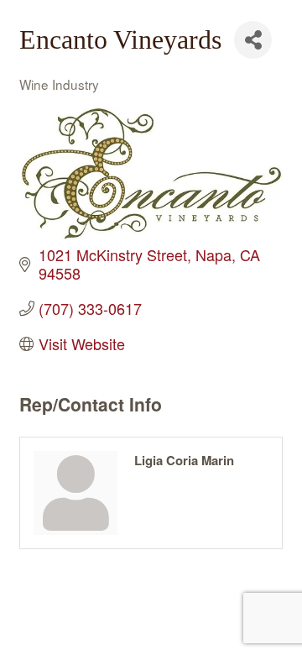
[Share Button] (253, 40)
